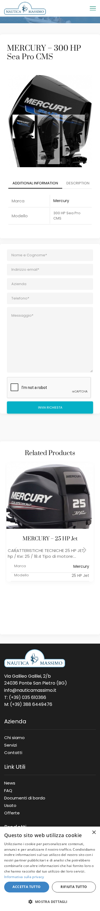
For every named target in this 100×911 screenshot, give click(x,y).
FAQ (8, 790)
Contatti (13, 751)
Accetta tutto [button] (26, 886)
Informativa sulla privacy (24, 876)
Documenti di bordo (24, 798)
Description (77, 183)
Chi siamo (14, 737)
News (9, 783)
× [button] (94, 832)
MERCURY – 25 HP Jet (50, 538)
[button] (85, 550)
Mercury (61, 200)
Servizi (10, 745)
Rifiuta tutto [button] (74, 886)
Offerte (12, 812)
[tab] (35, 183)
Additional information (35, 183)
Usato (10, 805)
